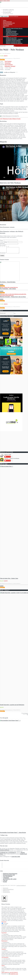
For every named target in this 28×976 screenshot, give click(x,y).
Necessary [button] (3, 921)
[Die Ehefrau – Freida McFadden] (10, 280)
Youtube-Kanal (23, 853)
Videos (4, 20)
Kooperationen (6, 892)
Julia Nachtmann (9, 64)
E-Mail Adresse (4, 242)
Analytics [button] (3, 949)
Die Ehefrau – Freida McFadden (8, 282)
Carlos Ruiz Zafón (15, 856)
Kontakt (5, 881)
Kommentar (3, 253)
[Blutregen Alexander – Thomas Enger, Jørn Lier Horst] (14, 295)
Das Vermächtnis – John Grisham (8, 288)
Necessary (5, 923)
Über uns (5, 880)
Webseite (2, 243)
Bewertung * (3, 245)
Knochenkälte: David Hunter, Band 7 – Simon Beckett (13, 832)
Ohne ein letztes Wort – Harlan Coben (9, 578)
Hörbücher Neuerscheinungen (10, 873)
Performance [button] (4, 941)
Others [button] (3, 965)
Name (2, 240)
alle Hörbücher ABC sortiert (9, 879)
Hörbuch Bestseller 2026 (9, 23)
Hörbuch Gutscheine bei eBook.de (14, 43)
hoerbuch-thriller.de (13, 16)
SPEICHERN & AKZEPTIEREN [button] (9, 972)
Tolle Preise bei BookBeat (12, 33)
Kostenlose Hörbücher (11, 31)
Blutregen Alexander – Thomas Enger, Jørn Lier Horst (13, 296)
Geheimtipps (6, 25)
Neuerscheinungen (7, 21)
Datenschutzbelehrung (8, 889)
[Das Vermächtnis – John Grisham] (9, 287)
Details (1, 284)
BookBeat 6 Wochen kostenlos (13, 40)
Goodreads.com (4, 852)
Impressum (5, 888)
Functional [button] (3, 932)
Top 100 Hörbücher (7, 24)
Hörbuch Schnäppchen (11, 35)
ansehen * (2, 59)
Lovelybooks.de (12, 852)
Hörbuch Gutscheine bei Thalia (13, 41)
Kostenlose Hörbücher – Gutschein (14, 39)
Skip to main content (5, 0)
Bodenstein (7, 66)
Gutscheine (5, 36)
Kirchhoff (13, 66)
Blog (4, 27)
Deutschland (8, 63)
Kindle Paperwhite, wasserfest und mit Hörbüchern (12, 704)
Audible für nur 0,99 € (11, 37)
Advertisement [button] (4, 957)
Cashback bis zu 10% (11, 32)
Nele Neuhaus (8, 61)
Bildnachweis (6, 890)
